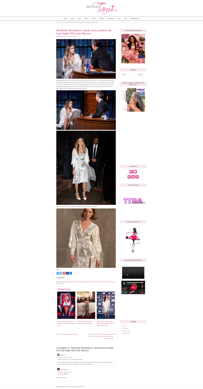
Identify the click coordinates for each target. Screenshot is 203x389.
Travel (125, 18)
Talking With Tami (135, 18)
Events (119, 18)
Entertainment (110, 18)
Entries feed (125, 328)
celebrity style (71, 281)
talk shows (61, 283)
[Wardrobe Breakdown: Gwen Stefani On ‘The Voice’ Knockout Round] (66, 305)
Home (57, 22)
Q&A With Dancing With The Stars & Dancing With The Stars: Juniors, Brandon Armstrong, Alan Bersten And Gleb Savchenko (100, 336)
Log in (124, 325)
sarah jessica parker (104, 281)
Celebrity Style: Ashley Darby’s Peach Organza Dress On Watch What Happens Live (105, 323)
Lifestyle (86, 18)
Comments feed (126, 331)
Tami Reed (74, 36)
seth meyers (112, 281)
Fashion (65, 18)
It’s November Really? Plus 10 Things (68, 334)
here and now (90, 281)
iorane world (96, 281)
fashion (77, 281)
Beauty (72, 18)
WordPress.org (126, 333)
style (57, 283)
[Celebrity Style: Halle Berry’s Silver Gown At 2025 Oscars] (86, 305)
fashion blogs (83, 281)
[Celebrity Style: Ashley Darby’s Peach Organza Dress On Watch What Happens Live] (106, 305)
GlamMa (102, 18)
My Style (94, 18)
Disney (79, 18)
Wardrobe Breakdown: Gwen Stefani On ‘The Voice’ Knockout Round (66, 323)
